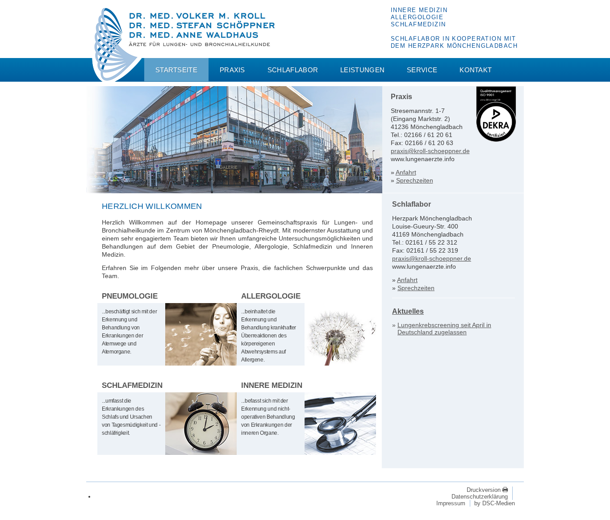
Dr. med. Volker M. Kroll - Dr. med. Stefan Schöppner (117, 45)
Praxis (232, 70)
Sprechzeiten (414, 180)
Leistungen (362, 70)
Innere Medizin (271, 385)
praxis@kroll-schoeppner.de (430, 150)
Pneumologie (130, 296)
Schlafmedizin (132, 385)
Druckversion (484, 490)
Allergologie (271, 296)
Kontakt (476, 70)
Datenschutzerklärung (479, 496)
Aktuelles (408, 311)
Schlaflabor (292, 70)
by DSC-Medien (494, 503)
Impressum (450, 503)
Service (422, 70)
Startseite (176, 70)
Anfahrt (406, 172)
